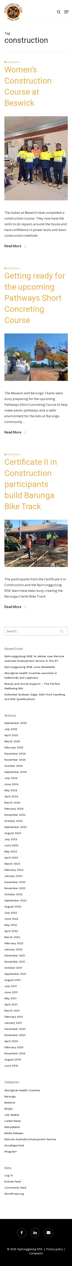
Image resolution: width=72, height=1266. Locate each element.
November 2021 (14, 961)
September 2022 (15, 900)
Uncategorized (14, 1145)
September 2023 (15, 827)
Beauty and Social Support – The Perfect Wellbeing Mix (32, 686)
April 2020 (11, 1041)
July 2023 (10, 839)
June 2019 (11, 1065)
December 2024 (15, 753)
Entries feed (12, 1181)
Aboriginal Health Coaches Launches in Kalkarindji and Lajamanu (30, 675)
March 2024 (12, 802)
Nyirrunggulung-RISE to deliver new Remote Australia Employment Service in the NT (34, 658)
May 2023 (10, 851)
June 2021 (11, 992)
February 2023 (13, 869)
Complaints (36, 1253)
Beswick (9, 1102)
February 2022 (13, 943)
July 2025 (10, 729)
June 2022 (11, 918)
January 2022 (13, 949)
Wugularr (10, 1151)
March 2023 (12, 863)
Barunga (10, 1096)
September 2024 (15, 771)
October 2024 (13, 765)
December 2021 (14, 955)
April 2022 (11, 931)
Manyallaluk (12, 1127)
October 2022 (13, 894)
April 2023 (11, 857)
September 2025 (15, 722)
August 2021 (12, 979)
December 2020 (15, 1028)
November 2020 (15, 1035)
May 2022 (10, 924)
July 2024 (10, 778)
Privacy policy (54, 1249)
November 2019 (14, 1053)
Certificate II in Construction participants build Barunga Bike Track (30, 484)
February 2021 (13, 1016)
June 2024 (11, 784)
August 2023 (12, 833)
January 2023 (13, 875)
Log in (8, 1175)
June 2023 (11, 845)
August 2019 (12, 1059)
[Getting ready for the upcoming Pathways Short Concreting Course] (36, 387)
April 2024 (11, 796)
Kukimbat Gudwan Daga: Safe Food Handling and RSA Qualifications (34, 697)
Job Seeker (11, 1114)
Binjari (8, 1108)
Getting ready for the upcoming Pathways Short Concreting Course (34, 298)
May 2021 (10, 998)
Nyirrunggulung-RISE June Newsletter (29, 666)
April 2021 (10, 1004)
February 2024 (14, 808)
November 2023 (15, 814)
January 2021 (13, 1022)
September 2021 (15, 973)
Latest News (13, 62)
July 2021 (10, 986)
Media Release (13, 1133)
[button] (66, 12)
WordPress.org (14, 1193)
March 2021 (12, 1010)
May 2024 (10, 790)
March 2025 (12, 741)
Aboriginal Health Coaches (22, 1090)
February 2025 (13, 747)
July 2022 (10, 912)
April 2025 (11, 735)
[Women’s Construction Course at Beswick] (36, 207)
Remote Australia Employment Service (30, 1139)
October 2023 (13, 820)
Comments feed (15, 1187)
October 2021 (13, 967)
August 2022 (12, 906)
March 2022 (12, 937)
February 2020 (13, 1047)
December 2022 (14, 882)
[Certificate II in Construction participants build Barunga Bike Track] (36, 573)
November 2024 (15, 759)
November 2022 (14, 888)
